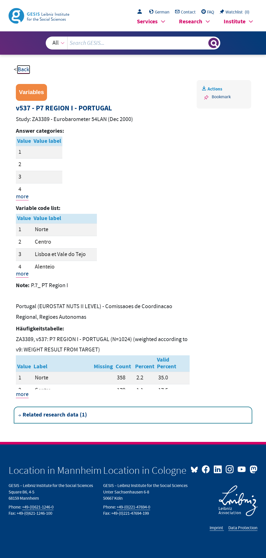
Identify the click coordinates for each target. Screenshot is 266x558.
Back (23, 69)
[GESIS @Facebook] (206, 469)
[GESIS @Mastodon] (252, 469)
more (22, 196)
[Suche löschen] (204, 43)
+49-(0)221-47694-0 (133, 507)
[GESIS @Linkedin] (218, 469)
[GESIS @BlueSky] (195, 469)
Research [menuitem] (190, 22)
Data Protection (242, 528)
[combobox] (133, 43)
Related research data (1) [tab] (55, 415)
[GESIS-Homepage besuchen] (39, 15)
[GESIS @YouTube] (242, 469)
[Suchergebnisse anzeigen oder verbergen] (213, 43)
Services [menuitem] (147, 22)
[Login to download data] (140, 12)
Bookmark (221, 97)
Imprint (217, 528)
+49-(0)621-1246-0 (38, 507)
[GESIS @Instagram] (230, 469)
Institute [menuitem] (234, 22)
